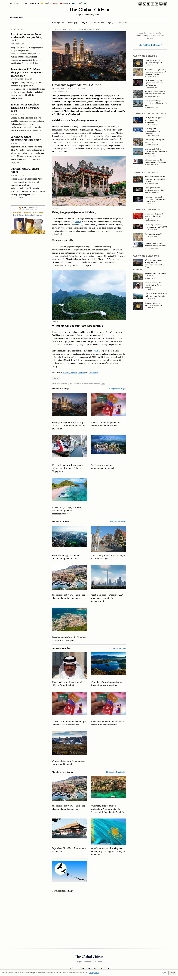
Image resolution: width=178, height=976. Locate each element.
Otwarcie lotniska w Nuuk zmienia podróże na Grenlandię (68, 762)
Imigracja (85, 22)
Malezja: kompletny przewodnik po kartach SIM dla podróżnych (107, 424)
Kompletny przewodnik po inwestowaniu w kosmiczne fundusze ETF (155, 199)
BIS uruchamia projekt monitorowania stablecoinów (155, 161)
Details (103, 383)
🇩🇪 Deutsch (65, 3)
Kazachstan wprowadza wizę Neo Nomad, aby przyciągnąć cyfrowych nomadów (108, 851)
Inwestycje (73, 22)
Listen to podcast (150, 45)
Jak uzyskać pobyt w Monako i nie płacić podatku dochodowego (68, 596)
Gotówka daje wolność (153, 234)
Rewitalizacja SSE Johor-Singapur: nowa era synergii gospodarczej (27, 72)
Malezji (78, 221)
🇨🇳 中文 (55, 3)
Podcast (123, 22)
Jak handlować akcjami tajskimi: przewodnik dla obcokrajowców (154, 83)
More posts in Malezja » (117, 389)
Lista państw (98, 22)
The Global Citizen (89, 9)
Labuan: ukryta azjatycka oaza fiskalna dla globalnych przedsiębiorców (66, 510)
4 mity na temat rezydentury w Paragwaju (155, 274)
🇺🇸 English (34, 3)
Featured (56, 378)
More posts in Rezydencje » (116, 772)
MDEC (97, 351)
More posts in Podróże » (117, 648)
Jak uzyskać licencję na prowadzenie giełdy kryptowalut (153, 120)
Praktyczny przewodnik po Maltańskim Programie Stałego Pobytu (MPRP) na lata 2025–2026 (107, 808)
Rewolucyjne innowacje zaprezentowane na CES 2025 (156, 226)
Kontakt (24, 3)
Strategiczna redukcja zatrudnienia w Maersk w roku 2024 (156, 103)
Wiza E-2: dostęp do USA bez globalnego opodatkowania (66, 557)
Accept (172, 973)
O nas (16, 3)
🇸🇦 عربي (87, 3)
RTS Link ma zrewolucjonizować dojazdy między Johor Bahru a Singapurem (68, 468)
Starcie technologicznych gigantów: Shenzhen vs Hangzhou (154, 216)
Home (54, 29)
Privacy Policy (94, 973)
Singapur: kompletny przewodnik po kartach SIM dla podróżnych (108, 723)
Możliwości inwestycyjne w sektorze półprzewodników (155, 92)
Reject (163, 973)
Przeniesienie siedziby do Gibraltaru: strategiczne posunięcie (69, 639)
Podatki (73, 373)
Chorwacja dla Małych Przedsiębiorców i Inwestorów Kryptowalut (156, 151)
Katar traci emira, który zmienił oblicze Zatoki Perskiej (67, 684)
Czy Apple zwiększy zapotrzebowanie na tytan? (26, 138)
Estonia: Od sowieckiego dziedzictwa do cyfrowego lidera (25, 107)
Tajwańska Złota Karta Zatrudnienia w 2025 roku (69, 850)
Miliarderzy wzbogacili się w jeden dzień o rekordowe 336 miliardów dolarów (155, 72)
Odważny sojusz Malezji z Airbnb (25, 170)
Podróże (81, 373)
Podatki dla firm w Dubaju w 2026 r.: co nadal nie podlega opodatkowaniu (107, 597)
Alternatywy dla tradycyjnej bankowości (155, 141)
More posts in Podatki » (117, 522)
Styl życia (111, 22)
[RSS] (160, 3)
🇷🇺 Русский (77, 3)
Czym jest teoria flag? (62, 890)
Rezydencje (70, 29)
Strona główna (58, 22)
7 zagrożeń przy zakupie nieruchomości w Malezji (103, 466)
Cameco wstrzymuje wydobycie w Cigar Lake (154, 61)
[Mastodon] (152, 3)
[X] (140, 3)
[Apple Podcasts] (156, 3)
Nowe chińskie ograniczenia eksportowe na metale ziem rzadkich (155, 179)
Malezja (66, 373)
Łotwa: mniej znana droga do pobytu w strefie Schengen (108, 557)
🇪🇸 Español (46, 3)
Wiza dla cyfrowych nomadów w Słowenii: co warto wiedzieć (106, 684)
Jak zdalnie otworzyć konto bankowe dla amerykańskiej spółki (26, 37)
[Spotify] (165, 3)
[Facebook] (144, 3)
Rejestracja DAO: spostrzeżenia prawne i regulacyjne (153, 131)
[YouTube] (148, 3)
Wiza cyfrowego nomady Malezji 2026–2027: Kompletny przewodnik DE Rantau (69, 425)
